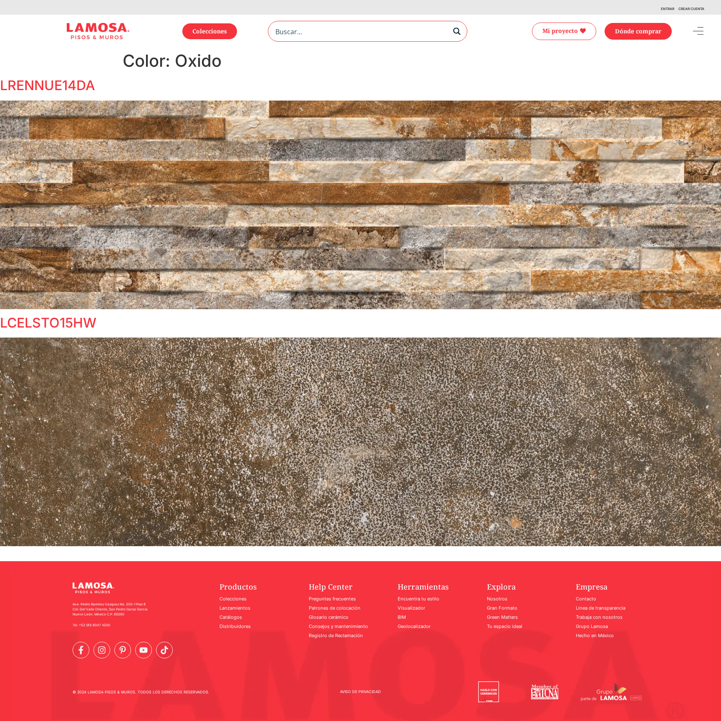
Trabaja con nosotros (599, 617)
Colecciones (233, 599)
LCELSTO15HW (48, 323)
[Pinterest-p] (122, 650)
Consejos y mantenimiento (338, 626)
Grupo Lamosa (592, 626)
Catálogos (230, 617)
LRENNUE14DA (47, 85)
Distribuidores (235, 626)
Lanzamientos (234, 608)
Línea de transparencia (600, 608)
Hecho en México (595, 635)
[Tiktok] (164, 650)
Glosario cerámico (328, 617)
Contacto (586, 599)
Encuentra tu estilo (418, 599)
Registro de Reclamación (336, 635)
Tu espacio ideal (504, 626)
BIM (402, 617)
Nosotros (497, 599)
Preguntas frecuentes (332, 599)
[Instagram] (101, 650)
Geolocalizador (414, 626)
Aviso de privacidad (360, 691)
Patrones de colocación (334, 608)
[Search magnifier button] (456, 31)
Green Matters (502, 617)
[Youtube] (143, 650)
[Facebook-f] (81, 650)
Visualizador (411, 608)
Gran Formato (502, 608)
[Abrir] (692, 31)
